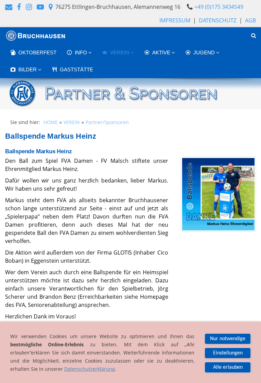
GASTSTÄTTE (76, 69)
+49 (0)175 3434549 (218, 7)
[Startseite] (36, 35)
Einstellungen (228, 353)
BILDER (28, 69)
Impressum (174, 20)
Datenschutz (218, 20)
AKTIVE (162, 52)
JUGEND (204, 52)
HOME (51, 122)
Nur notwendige (227, 339)
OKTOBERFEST (37, 52)
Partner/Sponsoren (107, 122)
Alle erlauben (228, 367)
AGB (250, 20)
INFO (81, 52)
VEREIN (120, 52)
